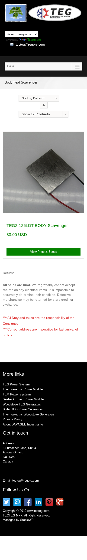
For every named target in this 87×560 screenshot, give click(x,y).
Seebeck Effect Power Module (23, 399)
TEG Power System (16, 384)
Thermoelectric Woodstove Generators (29, 414)
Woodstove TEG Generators (22, 404)
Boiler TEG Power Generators (23, 409)
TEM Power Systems (17, 394)
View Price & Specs (43, 251)
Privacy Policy (12, 419)
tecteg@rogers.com (30, 44)
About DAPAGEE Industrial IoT (24, 424)
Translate (34, 39)
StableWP (27, 520)
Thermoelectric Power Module (23, 389)
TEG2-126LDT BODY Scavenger (37, 225)
